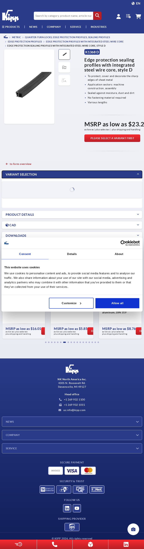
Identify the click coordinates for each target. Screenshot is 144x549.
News (10, 421)
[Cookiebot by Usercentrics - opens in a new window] (123, 243)
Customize (69, 303)
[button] (45, 342)
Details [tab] (72, 254)
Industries (99, 27)
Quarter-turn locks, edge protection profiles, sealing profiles (67, 37)
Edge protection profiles (24, 42)
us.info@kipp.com (74, 410)
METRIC (16, 37)
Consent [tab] (25, 254)
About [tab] (119, 254)
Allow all (117, 303)
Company (54, 27)
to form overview (20, 163)
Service (11, 448)
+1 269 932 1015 (74, 404)
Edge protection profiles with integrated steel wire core (85, 42)
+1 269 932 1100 (74, 399)
